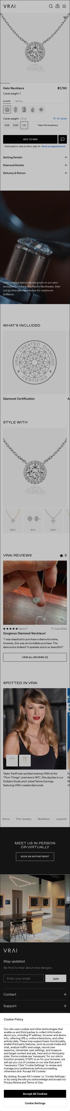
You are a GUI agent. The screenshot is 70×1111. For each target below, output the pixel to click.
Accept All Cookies (35, 1094)
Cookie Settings (35, 1103)
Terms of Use (35, 1082)
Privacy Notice (12, 1082)
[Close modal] (35, 555)
